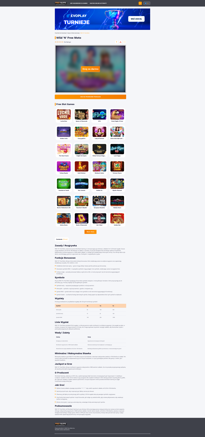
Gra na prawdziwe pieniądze (90, 97)
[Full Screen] (124, 42)
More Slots (90, 232)
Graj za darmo (90, 69)
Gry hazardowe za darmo (78, 3)
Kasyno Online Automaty (98, 3)
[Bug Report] (120, 42)
